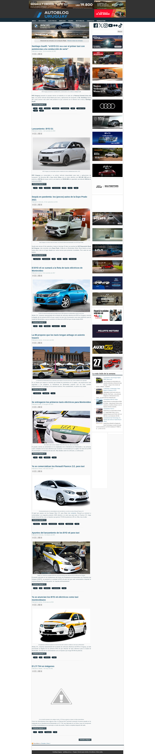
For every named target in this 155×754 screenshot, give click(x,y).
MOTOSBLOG (80, 21)
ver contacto (72, 513)
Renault (61, 523)
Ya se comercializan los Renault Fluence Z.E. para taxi (58, 466)
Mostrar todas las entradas (75, 40)
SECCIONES (42, 21)
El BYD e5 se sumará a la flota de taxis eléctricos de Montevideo (57, 269)
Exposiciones (46, 259)
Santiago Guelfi (81, 108)
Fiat (54, 259)
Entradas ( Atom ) (45, 743)
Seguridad (46, 393)
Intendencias (37, 393)
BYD (36, 108)
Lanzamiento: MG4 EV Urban (110, 399)
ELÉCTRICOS (52, 21)
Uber (42, 110)
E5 (41, 326)
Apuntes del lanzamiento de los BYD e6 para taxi (55, 533)
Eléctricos (47, 108)
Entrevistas (55, 108)
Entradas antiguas (85, 739)
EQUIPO (70, 21)
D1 (41, 108)
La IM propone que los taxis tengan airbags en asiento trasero (58, 336)
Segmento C (56, 326)
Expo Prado (37, 259)
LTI (35, 732)
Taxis (36, 110)
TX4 (55, 732)
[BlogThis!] (35, 54)
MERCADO (62, 21)
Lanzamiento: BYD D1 (42, 129)
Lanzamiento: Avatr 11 (108, 408)
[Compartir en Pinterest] (41, 54)
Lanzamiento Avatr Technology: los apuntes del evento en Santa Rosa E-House (112, 419)
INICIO (34, 21)
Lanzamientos (65, 108)
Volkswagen (73, 259)
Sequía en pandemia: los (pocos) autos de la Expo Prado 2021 (59, 198)
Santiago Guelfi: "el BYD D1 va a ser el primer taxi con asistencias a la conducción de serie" (58, 47)
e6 (40, 457)
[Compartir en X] (37, 54)
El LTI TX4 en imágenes (43, 666)
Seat (59, 259)
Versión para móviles (83, 752)
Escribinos (92, 752)
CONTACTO (90, 21)
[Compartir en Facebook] (39, 54)
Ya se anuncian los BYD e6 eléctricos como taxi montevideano (55, 598)
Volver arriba (99, 752)
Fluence (44, 523)
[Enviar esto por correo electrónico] (33, 54)
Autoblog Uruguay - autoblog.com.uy (62, 752)
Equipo (75, 752)
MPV (73, 108)
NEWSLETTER (101, 21)
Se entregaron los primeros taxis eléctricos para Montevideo (61, 402)
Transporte (48, 732)
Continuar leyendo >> (39, 104)
